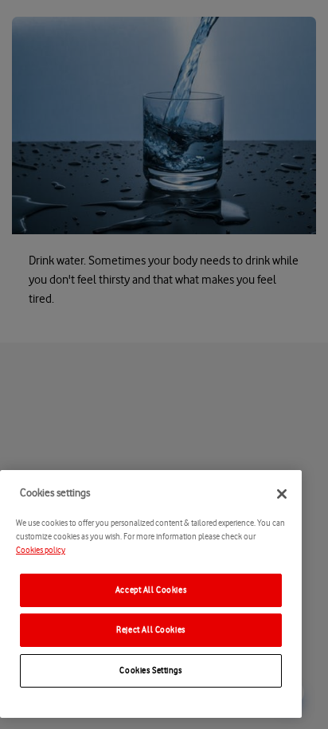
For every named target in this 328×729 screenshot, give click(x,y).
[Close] (281, 493)
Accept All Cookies (150, 590)
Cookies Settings (150, 670)
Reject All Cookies (150, 630)
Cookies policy (40, 550)
